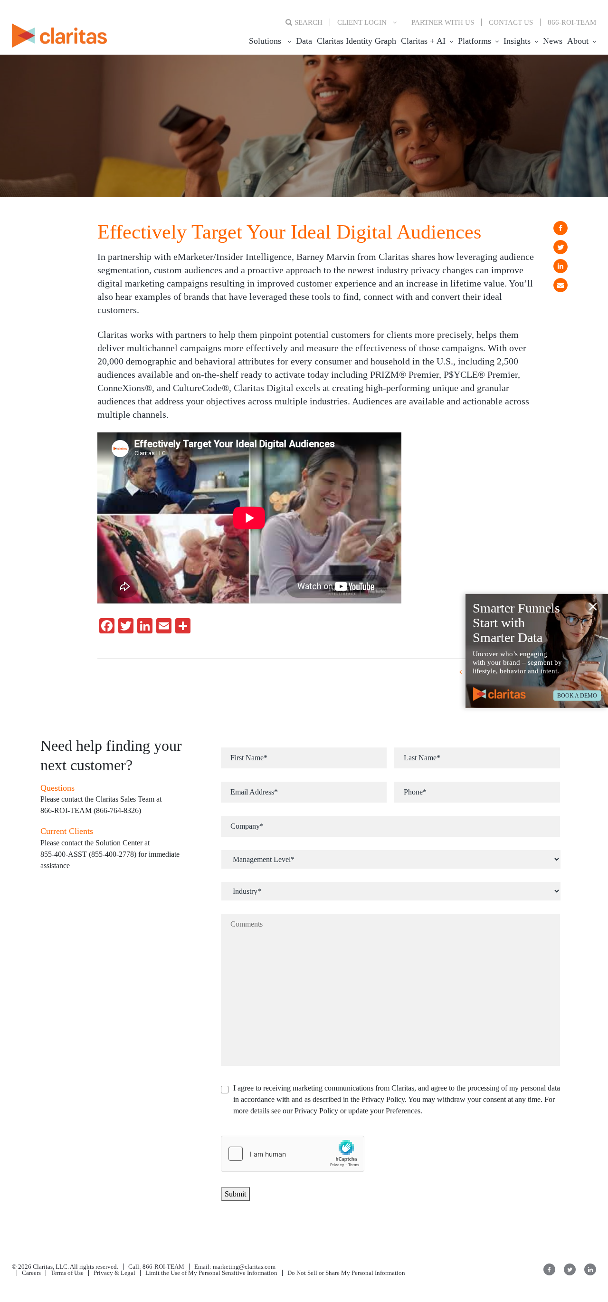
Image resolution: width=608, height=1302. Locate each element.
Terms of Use (67, 1272)
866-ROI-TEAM (572, 22)
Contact (511, 22)
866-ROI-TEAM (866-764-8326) (90, 810)
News (552, 41)
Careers (31, 1272)
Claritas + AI (423, 41)
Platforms (474, 41)
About (578, 41)
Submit (235, 1194)
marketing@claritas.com (243, 1266)
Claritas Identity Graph (356, 41)
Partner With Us (442, 22)
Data (304, 41)
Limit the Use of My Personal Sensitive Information (211, 1272)
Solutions (265, 41)
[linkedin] (560, 266)
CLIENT (362, 22)
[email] (560, 285)
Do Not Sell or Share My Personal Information (346, 1272)
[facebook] (560, 228)
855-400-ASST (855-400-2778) (88, 854)
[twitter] (560, 247)
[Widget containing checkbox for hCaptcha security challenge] (292, 1154)
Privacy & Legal (114, 1272)
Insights (517, 41)
